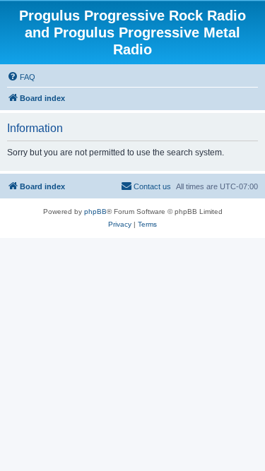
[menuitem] (21, 76)
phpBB (95, 211)
